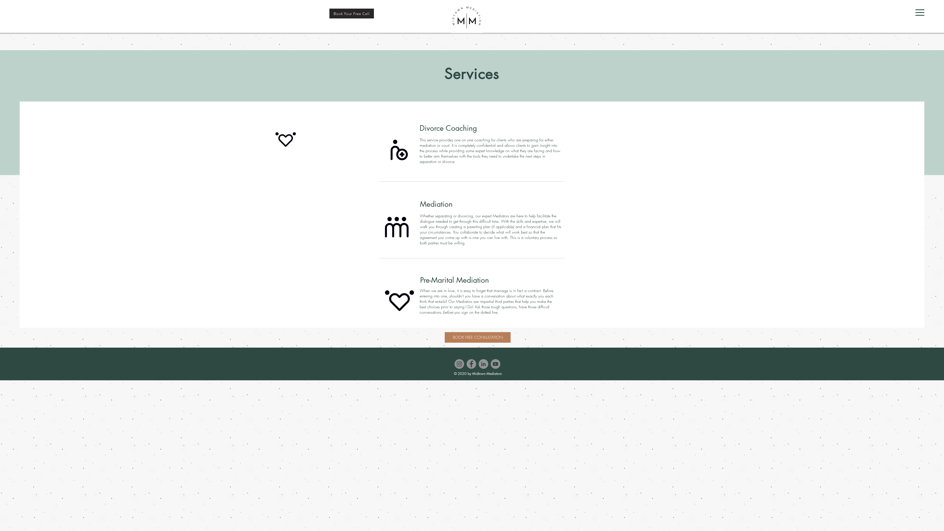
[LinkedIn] (483, 364)
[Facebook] (471, 364)
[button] (919, 12)
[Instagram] (459, 364)
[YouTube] (495, 364)
